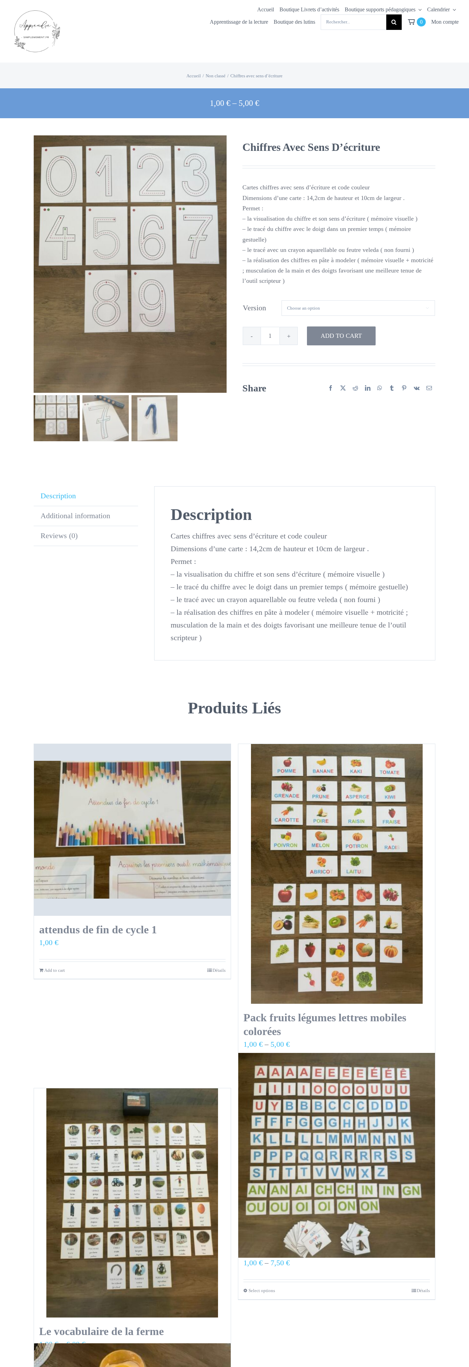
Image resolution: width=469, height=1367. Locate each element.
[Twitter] (343, 388)
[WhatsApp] (380, 388)
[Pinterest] (404, 388)
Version (254, 307)
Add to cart (341, 335)
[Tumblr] (392, 388)
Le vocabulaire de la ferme (101, 1331)
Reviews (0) (59, 535)
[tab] (86, 496)
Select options (262, 1290)
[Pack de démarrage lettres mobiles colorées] (336, 1155)
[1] (36, 8)
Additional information (75, 515)
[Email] (429, 388)
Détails (219, 970)
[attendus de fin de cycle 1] (132, 830)
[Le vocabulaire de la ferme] (132, 1203)
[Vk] (416, 388)
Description (58, 495)
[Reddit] (355, 388)
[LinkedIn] (368, 388)
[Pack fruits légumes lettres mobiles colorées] (336, 874)
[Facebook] (330, 388)
